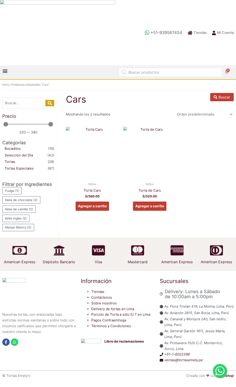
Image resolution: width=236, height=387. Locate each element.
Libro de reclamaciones (124, 341)
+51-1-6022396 (177, 354)
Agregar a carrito (92, 206)
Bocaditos (13, 148)
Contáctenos (101, 297)
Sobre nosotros (104, 303)
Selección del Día (19, 155)
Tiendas (97, 291)
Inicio (5, 84)
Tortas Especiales (19, 168)
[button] (5, 71)
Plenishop (225, 375)
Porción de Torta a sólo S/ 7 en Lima (120, 314)
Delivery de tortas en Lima (112, 309)
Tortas (10, 161)
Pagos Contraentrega (108, 320)
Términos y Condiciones (111, 326)
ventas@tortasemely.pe (183, 360)
